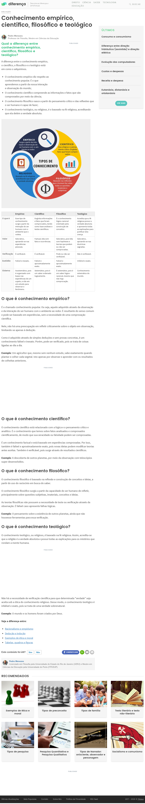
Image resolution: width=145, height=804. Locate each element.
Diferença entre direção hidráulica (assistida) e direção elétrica (120, 49)
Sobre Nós (57, 799)
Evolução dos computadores (118, 62)
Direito (76, 2)
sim (30, 652)
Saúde (96, 2)
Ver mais (121, 103)
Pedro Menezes (16, 661)
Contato (44, 799)
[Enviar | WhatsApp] (82, 652)
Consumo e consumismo (116, 36)
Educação (78, 5)
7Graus (141, 799)
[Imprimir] (92, 652)
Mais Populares (30, 799)
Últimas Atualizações (10, 799)
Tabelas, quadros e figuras (19, 642)
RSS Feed (94, 799)
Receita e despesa (112, 80)
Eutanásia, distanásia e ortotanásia (115, 91)
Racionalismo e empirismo (19, 628)
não (38, 652)
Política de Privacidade (76, 799)
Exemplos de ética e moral (19, 638)
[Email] (87, 652)
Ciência (86, 2)
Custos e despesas (113, 71)
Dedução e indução (15, 633)
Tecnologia (109, 2)
